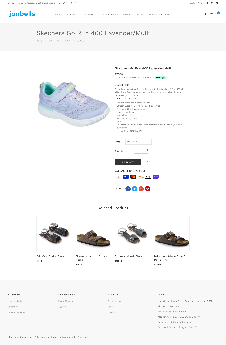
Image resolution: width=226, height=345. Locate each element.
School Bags (88, 14)
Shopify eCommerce (62, 337)
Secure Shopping (66, 301)
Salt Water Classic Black (128, 256)
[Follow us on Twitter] (134, 188)
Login (110, 307)
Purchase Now (195, 3)
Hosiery (126, 14)
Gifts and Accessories (159, 14)
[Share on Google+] (141, 188)
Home (57, 14)
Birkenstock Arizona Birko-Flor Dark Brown (171, 258)
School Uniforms (108, 14)
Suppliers (62, 307)
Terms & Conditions (17, 312)
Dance (139, 14)
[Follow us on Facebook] (128, 188)
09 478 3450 (173, 306)
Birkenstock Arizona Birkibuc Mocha (92, 258)
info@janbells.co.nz (176, 311)
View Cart (112, 312)
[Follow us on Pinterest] (147, 188)
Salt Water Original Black (50, 256)
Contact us (13, 307)
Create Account (115, 301)
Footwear (71, 14)
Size (117, 141)
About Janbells (15, 301)
